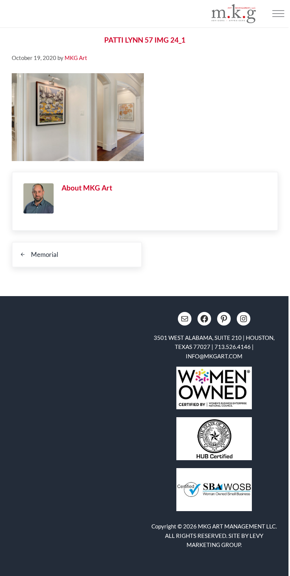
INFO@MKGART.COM (214, 356)
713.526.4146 (232, 346)
